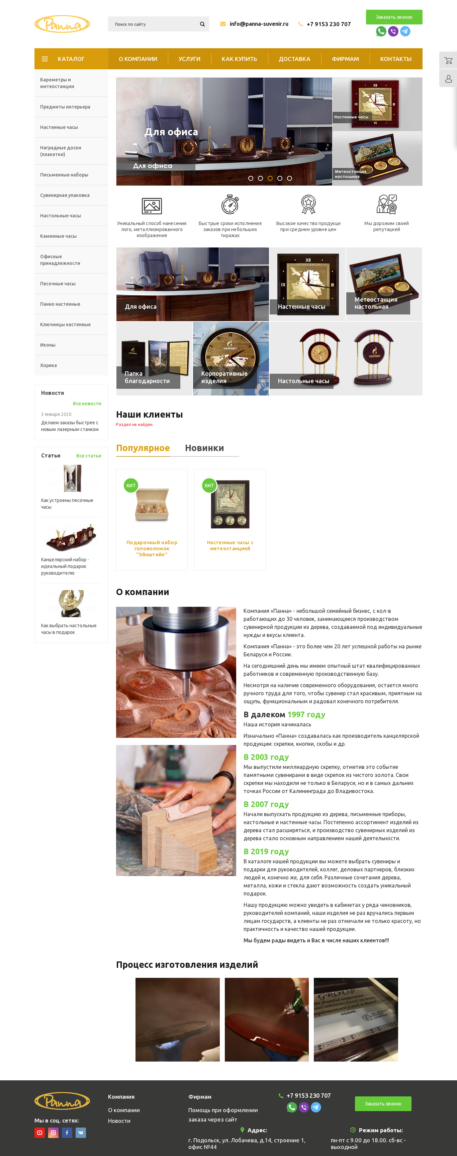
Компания (121, 1096)
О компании (138, 59)
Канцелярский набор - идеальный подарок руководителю (65, 566)
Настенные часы (59, 127)
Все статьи (88, 455)
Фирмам (345, 59)
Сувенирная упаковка (65, 195)
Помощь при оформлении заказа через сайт (223, 1115)
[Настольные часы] (346, 358)
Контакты (396, 59)
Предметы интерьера (65, 107)
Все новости (87, 403)
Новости (119, 1120)
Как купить (239, 59)
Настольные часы (60, 215)
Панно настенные (60, 304)
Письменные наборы (64, 174)
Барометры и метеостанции (57, 83)
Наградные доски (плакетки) (60, 151)
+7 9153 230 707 (329, 24)
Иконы (48, 345)
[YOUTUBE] (39, 1133)
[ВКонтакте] (81, 1133)
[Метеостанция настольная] (384, 284)
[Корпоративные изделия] (231, 358)
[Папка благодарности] (154, 358)
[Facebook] (67, 1133)
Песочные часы (58, 283)
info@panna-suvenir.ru (259, 23)
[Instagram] (53, 1133)
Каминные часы (58, 236)
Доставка (294, 59)
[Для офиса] (192, 284)
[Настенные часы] (308, 284)
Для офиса (171, 131)
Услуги (189, 59)
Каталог (71, 59)
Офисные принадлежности (60, 260)
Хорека (48, 365)
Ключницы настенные (65, 324)
